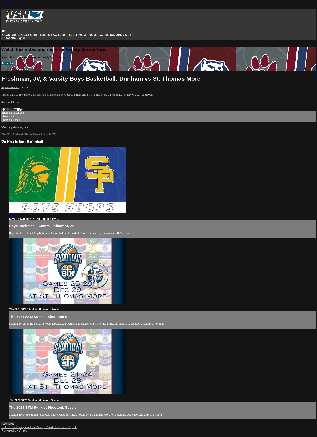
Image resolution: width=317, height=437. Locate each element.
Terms (12, 427)
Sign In (21, 38)
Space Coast (21, 34)
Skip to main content (13, 3)
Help (4, 427)
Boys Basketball (10, 87)
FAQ (54, 34)
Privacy (20, 427)
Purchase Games (98, 34)
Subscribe (7, 63)
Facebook (7, 109)
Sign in (129, 34)
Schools (45, 34)
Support (63, 34)
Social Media (77, 34)
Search (35, 34)
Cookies (30, 427)
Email (20, 109)
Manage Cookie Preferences (52, 427)
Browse (6, 34)
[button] (3, 31)
